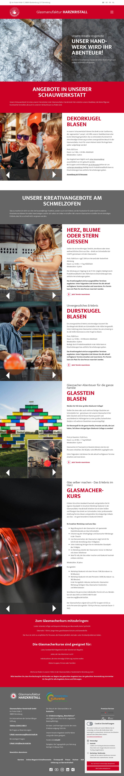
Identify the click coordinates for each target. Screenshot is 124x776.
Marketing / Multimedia (97, 753)
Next (46, 175)
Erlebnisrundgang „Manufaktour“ (62, 715)
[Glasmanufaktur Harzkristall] (14, 12)
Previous (15, 175)
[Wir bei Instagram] (62, 769)
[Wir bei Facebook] (51, 769)
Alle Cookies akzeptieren (103, 768)
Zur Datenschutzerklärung (94, 736)
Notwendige (94, 741)
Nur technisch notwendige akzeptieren (103, 763)
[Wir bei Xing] (72, 769)
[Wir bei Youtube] (56, 769)
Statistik (92, 743)
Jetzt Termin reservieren (81, 294)
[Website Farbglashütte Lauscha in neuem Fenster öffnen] (103, 712)
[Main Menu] (111, 12)
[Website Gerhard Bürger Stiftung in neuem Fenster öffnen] (110, 712)
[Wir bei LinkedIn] (67, 769)
